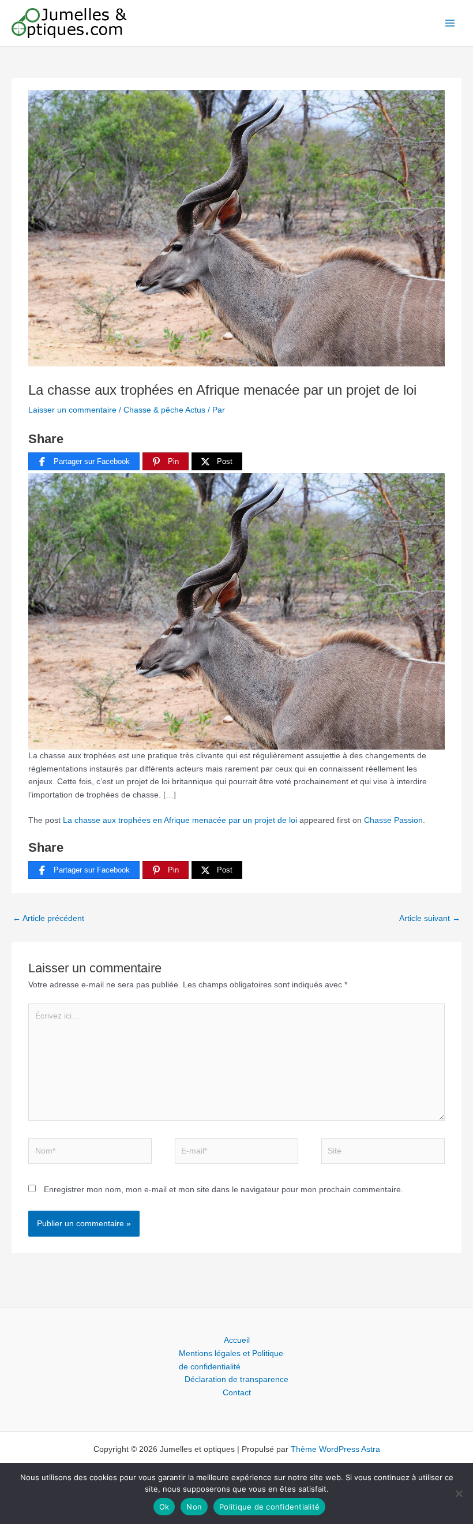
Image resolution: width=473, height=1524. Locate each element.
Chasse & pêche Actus (164, 410)
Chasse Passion (393, 820)
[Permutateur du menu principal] (450, 23)
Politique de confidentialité (269, 1506)
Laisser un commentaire (72, 410)
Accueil (237, 1340)
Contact (237, 1392)
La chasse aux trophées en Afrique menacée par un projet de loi (180, 820)
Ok (164, 1506)
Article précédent (48, 918)
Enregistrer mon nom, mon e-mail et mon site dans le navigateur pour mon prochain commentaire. (223, 1189)
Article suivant (429, 918)
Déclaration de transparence (236, 1379)
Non (194, 1506)
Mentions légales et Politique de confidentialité (231, 1360)
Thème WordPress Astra (335, 1449)
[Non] (458, 1493)
